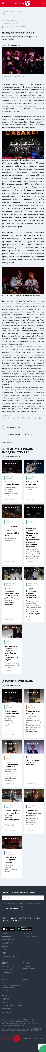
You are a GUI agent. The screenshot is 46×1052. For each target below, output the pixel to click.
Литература (25, 918)
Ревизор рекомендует (29, 967)
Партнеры (6, 1009)
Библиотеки (6, 990)
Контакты (6, 1012)
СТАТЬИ (12, 26)
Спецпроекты (8, 966)
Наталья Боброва (14, 45)
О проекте (6, 996)
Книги (26, 980)
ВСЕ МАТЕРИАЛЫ (13, 457)
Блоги (4, 953)
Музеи (37, 918)
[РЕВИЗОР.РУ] (22, 3)
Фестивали (7, 970)
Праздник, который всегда (13, 14)
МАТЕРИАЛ (21, 26)
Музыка (6, 921)
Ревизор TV (7, 943)
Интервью (6, 936)
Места (4, 980)
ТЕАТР (6, 26)
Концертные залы (8, 988)
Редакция (6, 999)
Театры (4, 983)
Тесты (4, 950)
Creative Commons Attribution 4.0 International (21, 1030)
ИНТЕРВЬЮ (32, 521)
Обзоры (5, 946)
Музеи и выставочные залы (11, 985)
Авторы (5, 1002)
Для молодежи (30, 936)
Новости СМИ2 (7, 442)
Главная (5, 11)
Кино (13, 918)
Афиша (26, 963)
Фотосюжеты (8, 940)
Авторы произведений (11, 1006)
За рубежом (7, 973)
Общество (18, 921)
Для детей (28, 933)
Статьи (19, 11)
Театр (12, 11)
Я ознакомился (10, 903)
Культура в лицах (10, 956)
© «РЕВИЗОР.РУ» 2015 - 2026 (33, 1038)
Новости (6, 963)
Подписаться (12, 909)
